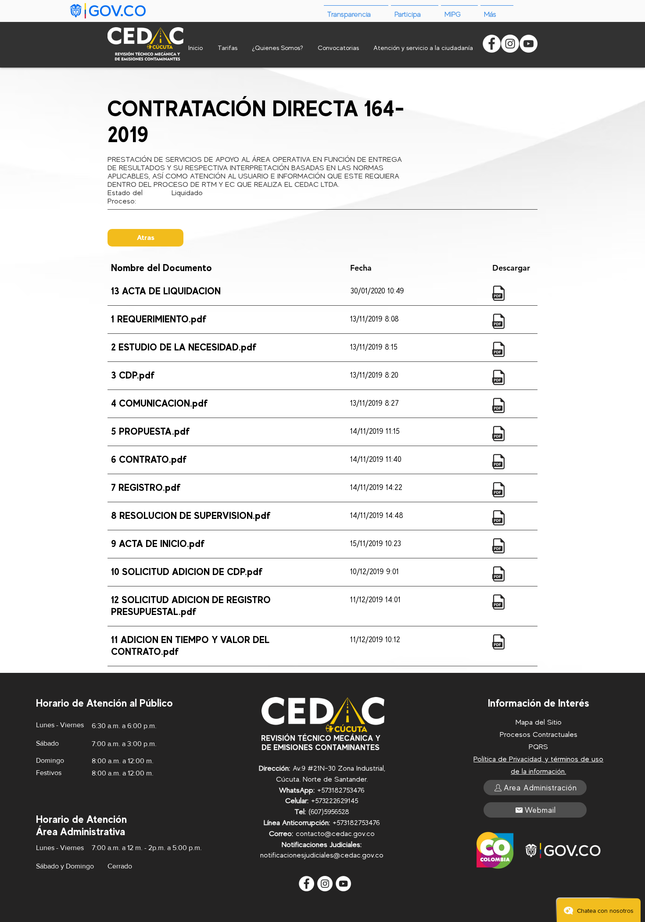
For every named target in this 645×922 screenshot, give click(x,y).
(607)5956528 (328, 812)
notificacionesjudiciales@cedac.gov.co (321, 855)
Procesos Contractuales (538, 734)
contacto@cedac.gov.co (335, 833)
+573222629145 (334, 801)
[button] (497, 10)
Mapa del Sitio (539, 722)
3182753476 (346, 790)
